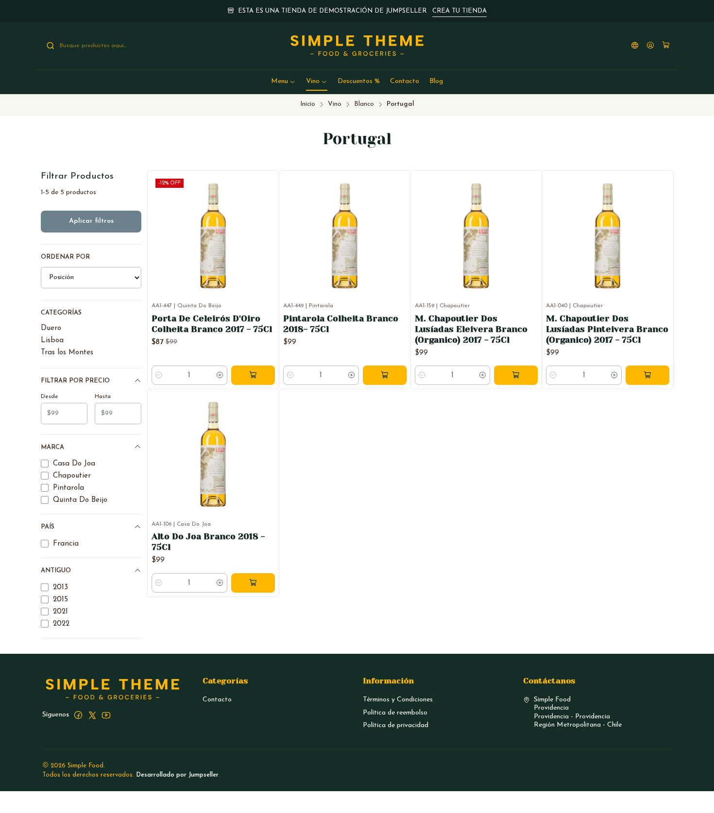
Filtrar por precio (75, 381)
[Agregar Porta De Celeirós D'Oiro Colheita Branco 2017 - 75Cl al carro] (253, 375)
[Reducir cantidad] (159, 375)
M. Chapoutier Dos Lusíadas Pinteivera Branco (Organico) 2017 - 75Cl (607, 329)
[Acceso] (650, 46)
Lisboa (52, 340)
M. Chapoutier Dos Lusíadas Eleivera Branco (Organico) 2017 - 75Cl (471, 329)
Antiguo (56, 570)
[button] (283, 81)
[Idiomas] (635, 46)
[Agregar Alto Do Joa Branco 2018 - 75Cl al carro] (253, 583)
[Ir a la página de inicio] (357, 45)
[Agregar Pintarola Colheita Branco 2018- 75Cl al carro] (385, 375)
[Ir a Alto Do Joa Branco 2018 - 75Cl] (213, 454)
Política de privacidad (395, 725)
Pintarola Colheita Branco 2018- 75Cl (340, 324)
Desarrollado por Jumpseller (177, 775)
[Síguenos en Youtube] (106, 715)
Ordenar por (65, 257)
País (47, 527)
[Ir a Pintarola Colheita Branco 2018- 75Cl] (345, 236)
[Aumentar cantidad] (220, 375)
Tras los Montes (67, 352)
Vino (334, 104)
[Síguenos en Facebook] (78, 715)
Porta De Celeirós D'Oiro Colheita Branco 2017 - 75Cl (212, 324)
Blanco (364, 104)
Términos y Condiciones (398, 699)
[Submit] (50, 45)
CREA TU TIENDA (459, 11)
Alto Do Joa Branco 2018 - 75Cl (208, 541)
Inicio (307, 104)
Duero (51, 328)
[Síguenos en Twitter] (92, 715)
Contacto (217, 699)
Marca (52, 447)
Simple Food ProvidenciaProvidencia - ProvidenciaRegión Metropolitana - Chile (578, 712)
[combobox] (95, 45)
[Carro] (666, 45)
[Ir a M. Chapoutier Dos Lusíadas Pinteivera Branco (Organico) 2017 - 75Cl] (607, 236)
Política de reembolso (395, 712)
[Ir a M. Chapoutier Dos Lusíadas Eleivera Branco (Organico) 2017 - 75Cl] (476, 236)
